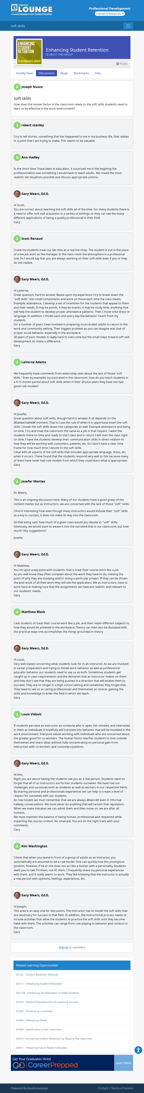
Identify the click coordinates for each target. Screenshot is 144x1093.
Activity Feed (24, 73)
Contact (103, 1088)
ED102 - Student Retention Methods (37, 974)
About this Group (60, 54)
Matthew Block (33, 612)
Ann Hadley (30, 157)
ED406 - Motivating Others (31, 1020)
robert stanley (32, 125)
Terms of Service (122, 1088)
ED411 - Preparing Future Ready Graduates (41, 1047)
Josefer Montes (33, 481)
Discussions (46, 73)
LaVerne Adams (33, 362)
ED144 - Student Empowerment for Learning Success (47, 1002)
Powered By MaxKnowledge (29, 1088)
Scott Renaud (31, 238)
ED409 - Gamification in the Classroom (38, 1029)
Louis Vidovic (31, 714)
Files (98, 73)
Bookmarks (81, 73)
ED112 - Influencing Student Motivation (39, 983)
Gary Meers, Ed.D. (35, 194)
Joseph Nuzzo (32, 87)
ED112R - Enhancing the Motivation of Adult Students (47, 992)
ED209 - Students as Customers (34, 1011)
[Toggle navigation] (128, 25)
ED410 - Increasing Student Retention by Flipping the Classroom (54, 1038)
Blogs (64, 73)
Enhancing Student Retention (77, 50)
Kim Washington (34, 846)
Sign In (63, 947)
